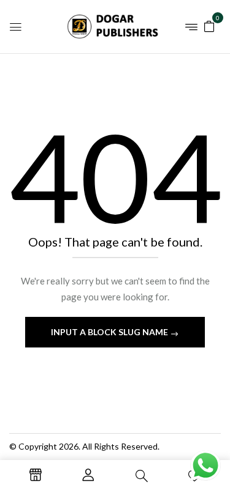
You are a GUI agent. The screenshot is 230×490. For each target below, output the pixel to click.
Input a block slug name (110, 332)
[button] (209, 25)
